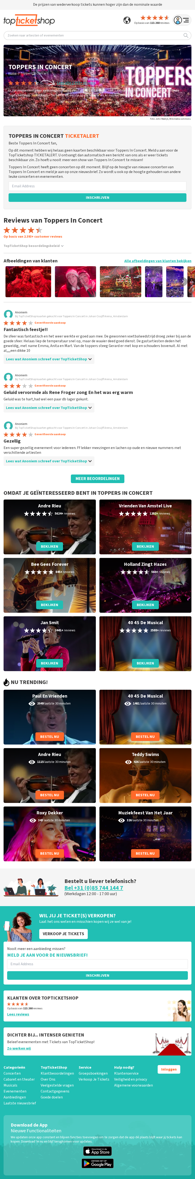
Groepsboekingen (93, 1073)
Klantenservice (126, 1073)
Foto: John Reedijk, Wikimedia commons (170, 119)
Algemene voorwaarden (133, 1085)
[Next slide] (183, 281)
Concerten (12, 1073)
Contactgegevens (55, 1091)
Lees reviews (18, 1014)
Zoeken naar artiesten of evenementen (36, 35)
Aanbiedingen (15, 1097)
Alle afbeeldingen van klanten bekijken (157, 261)
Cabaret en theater (19, 1079)
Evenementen (15, 1091)
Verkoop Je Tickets (94, 1079)
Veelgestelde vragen (57, 1085)
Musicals (10, 1085)
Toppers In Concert (34, 73)
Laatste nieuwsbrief (20, 1103)
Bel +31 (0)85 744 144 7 (93, 888)
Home (12, 73)
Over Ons (48, 1079)
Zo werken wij (19, 1048)
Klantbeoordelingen (57, 1073)
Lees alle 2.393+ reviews (76, 83)
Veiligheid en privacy (130, 1079)
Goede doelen (52, 1097)
